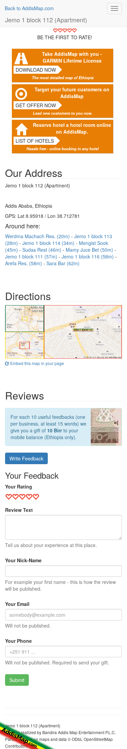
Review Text (19, 509)
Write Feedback (26, 458)
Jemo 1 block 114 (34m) (49, 243)
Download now (36, 69)
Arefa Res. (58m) (24, 263)
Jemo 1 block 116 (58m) (88, 256)
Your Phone (18, 640)
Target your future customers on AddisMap (72, 92)
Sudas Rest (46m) (42, 249)
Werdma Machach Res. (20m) (38, 236)
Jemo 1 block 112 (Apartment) (46, 19)
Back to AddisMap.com (29, 8)
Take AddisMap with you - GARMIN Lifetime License (72, 57)
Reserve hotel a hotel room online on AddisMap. (72, 128)
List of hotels (35, 140)
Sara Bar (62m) (63, 263)
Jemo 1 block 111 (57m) (32, 256)
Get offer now (36, 105)
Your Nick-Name (23, 560)
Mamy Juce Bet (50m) (90, 249)
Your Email (17, 603)
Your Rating (18, 486)
